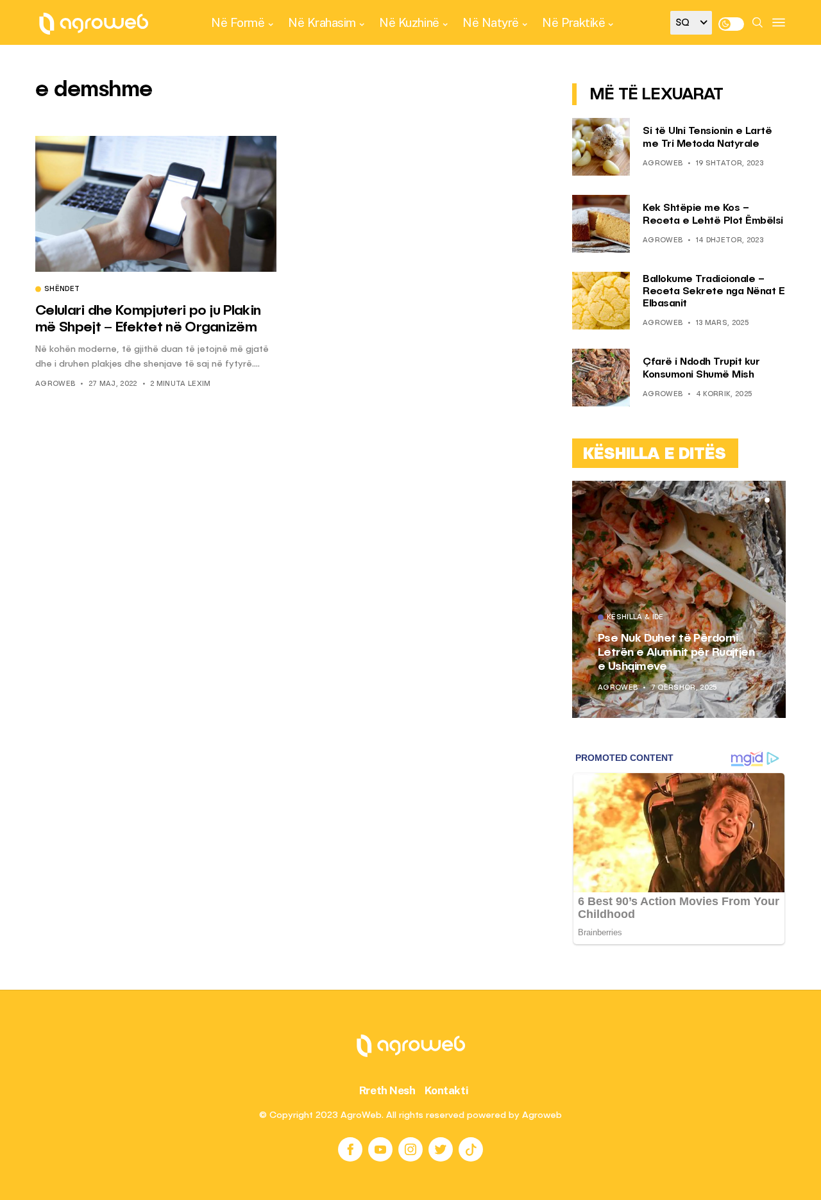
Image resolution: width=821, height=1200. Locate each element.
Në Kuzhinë (409, 22)
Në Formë (237, 22)
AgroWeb (55, 384)
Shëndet (62, 290)
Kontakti (447, 1090)
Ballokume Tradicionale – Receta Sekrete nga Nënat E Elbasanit (713, 291)
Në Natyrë (490, 22)
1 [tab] (751, 500)
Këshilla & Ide (677, 618)
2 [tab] (759, 500)
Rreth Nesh (387, 1090)
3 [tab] (767, 500)
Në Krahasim (322, 22)
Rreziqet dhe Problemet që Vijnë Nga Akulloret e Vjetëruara (712, 652)
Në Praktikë (573, 22)
